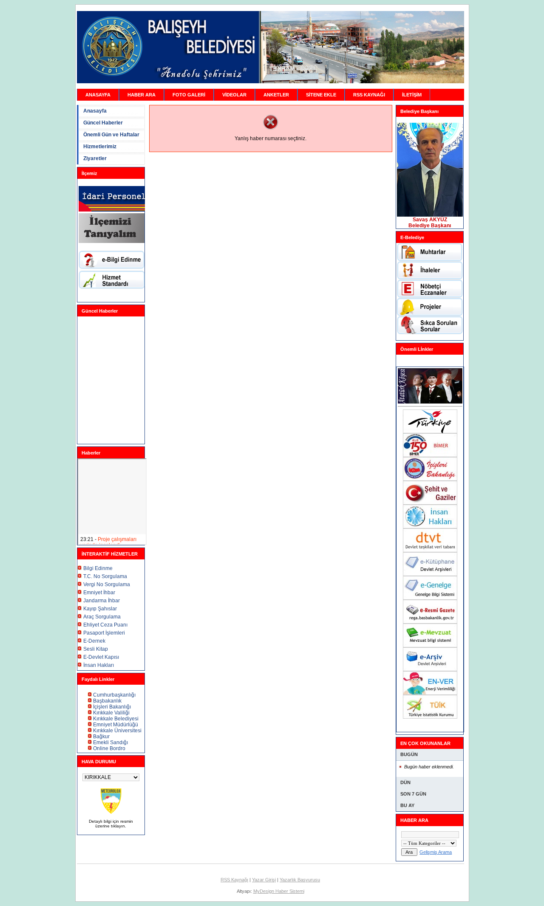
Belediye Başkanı (429, 226)
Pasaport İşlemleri (104, 633)
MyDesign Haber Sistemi (278, 891)
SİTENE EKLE (321, 94)
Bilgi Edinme (98, 568)
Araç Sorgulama (102, 617)
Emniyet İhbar (99, 593)
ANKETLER (276, 94)
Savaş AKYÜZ (430, 220)
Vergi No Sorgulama (106, 584)
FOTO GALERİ (189, 94)
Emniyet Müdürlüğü (115, 725)
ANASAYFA (97, 94)
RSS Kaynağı (234, 879)
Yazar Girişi (264, 879)
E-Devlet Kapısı (101, 657)
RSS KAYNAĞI (369, 94)
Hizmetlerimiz (99, 147)
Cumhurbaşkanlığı (114, 695)
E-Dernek (94, 641)
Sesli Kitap (95, 649)
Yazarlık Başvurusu (300, 879)
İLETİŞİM (412, 94)
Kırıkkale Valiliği (111, 713)
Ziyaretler (95, 158)
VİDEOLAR (234, 94)
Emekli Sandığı (110, 742)
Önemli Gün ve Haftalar (111, 135)
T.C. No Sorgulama (105, 576)
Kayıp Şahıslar (100, 609)
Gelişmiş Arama (435, 852)
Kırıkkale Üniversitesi (117, 731)
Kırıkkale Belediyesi (116, 719)
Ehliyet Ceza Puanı (105, 625)
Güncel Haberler (103, 123)
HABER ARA (142, 94)
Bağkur (101, 736)
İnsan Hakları (98, 665)
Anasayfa (95, 111)
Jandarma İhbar (101, 601)
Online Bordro (109, 748)
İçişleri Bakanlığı (112, 707)
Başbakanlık (107, 701)
